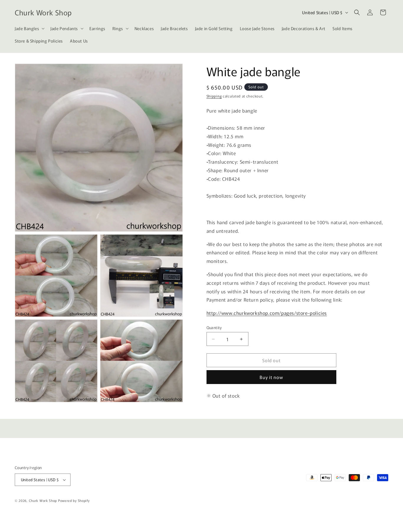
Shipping (214, 95)
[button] (29, 28)
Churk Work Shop (43, 500)
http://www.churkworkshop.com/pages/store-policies (267, 312)
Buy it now (271, 377)
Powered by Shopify (74, 500)
